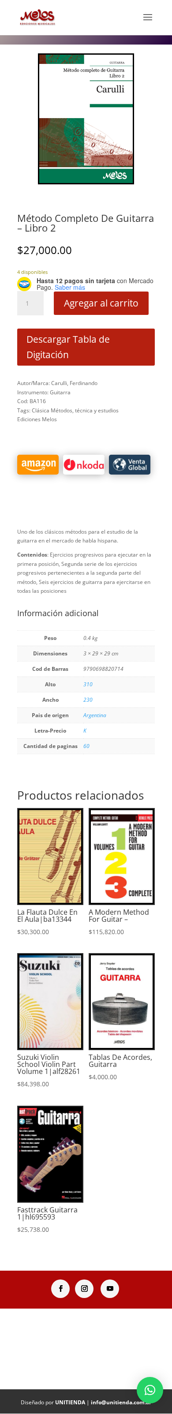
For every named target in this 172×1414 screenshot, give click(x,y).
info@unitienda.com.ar (121, 1402)
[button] (150, 1390)
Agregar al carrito (101, 303)
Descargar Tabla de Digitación (68, 347)
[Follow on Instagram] (84, 1288)
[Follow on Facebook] (60, 1288)
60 (86, 746)
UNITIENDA (70, 1402)
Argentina (94, 715)
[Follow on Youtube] (110, 1288)
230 (88, 699)
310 (88, 684)
